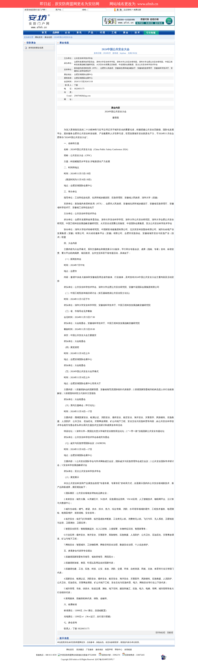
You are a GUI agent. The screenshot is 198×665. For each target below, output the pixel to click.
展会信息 (48, 37)
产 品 (90, 32)
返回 (170, 632)
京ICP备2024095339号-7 (104, 659)
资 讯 (79, 32)
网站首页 (39, 37)
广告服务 (89, 649)
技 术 (137, 32)
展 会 (125, 32)
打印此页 (160, 632)
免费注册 (137, 10)
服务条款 (99, 649)
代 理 (102, 32)
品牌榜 (56, 32)
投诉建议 (80, 649)
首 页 (44, 32)
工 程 (114, 32)
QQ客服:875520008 (88, 655)
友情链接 (128, 649)
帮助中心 (118, 649)
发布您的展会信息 (35, 48)
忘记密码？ (128, 10)
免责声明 (109, 649)
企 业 (67, 32)
